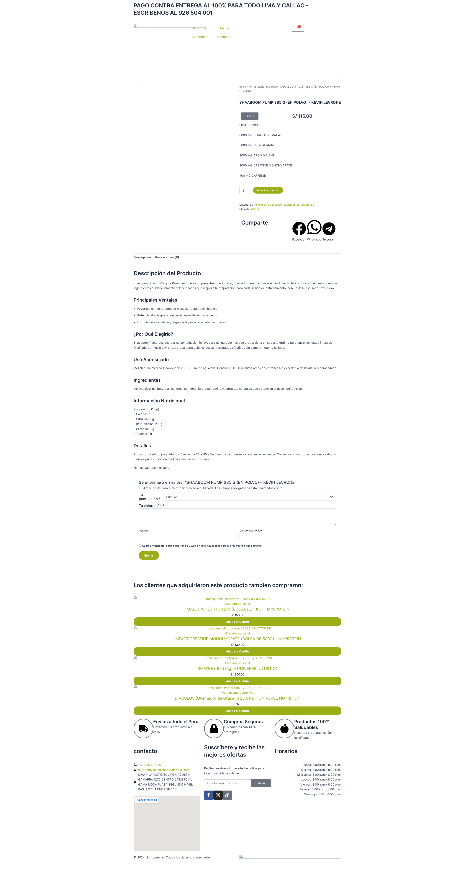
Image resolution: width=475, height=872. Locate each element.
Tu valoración (151, 505)
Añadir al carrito (268, 190)
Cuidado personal (237, 604)
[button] (137, 80)
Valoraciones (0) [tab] (167, 257)
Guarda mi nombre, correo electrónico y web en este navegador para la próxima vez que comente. (202, 545)
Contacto (223, 37)
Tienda (224, 28)
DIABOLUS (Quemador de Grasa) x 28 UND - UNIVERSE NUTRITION (237, 698)
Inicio (242, 86)
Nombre (144, 530)
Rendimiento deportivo (263, 86)
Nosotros (199, 28)
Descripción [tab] (142, 257)
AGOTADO (256, 209)
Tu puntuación (149, 497)
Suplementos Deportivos (298, 204)
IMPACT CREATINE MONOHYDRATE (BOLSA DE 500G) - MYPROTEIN (237, 639)
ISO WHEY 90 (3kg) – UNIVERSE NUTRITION (237, 668)
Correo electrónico (252, 530)
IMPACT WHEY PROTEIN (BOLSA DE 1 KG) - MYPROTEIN (238, 609)
